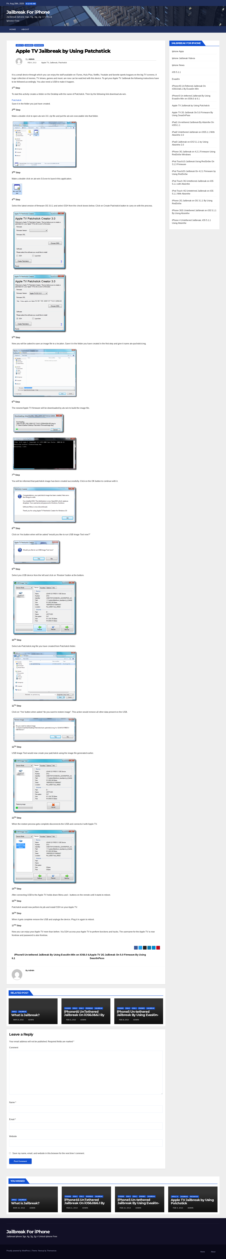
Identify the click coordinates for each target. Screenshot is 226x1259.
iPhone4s (89, 1008)
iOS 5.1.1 (176, 72)
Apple (14, 1011)
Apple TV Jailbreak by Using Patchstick (191, 105)
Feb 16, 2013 (125, 1208)
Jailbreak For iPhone (28, 12)
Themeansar (51, 1251)
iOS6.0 (75, 1008)
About (25, 29)
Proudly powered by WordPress (19, 1251)
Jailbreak (29, 45)
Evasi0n (67, 1008)
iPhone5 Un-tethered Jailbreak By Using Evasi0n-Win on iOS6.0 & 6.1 (138, 1015)
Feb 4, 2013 (178, 1208)
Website (13, 1136)
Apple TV (19, 45)
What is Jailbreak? (25, 1015)
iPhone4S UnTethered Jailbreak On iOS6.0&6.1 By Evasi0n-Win (84, 1015)
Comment (13, 1047)
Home (12, 29)
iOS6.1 (81, 1008)
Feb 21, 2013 (72, 1208)
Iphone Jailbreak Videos (183, 58)
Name (12, 1102)
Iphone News (178, 65)
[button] (217, 29)
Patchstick (39, 45)
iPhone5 (142, 1008)
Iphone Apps (178, 51)
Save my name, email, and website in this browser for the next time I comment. (48, 1153)
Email (12, 1119)
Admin (32, 59)
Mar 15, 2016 (19, 1208)
